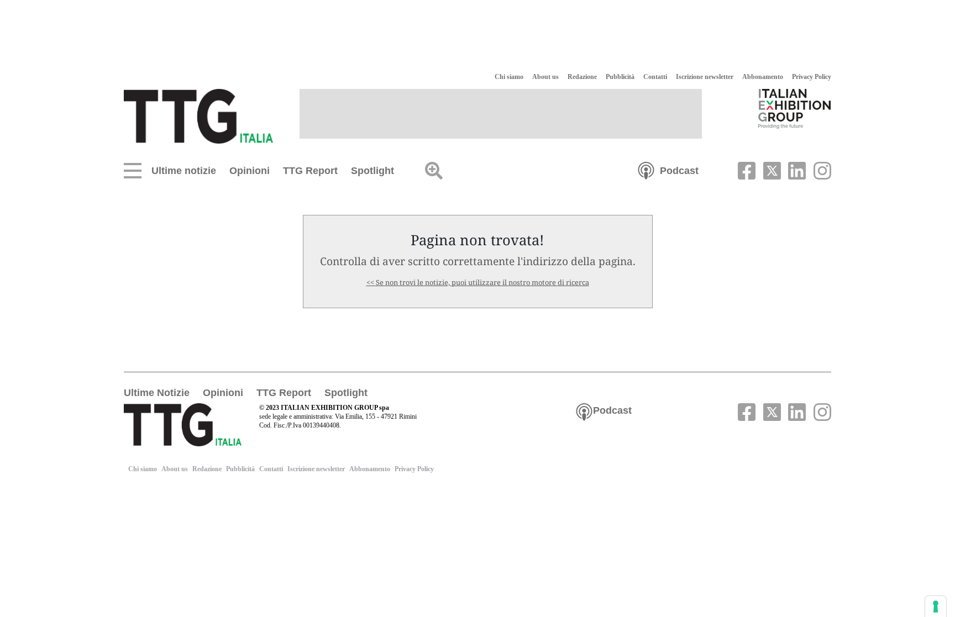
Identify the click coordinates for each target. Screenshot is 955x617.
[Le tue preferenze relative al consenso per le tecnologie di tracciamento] (935, 606)
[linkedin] (796, 170)
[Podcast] (646, 170)
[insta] (819, 170)
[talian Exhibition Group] (794, 108)
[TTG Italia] (198, 115)
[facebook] (745, 170)
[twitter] (770, 170)
